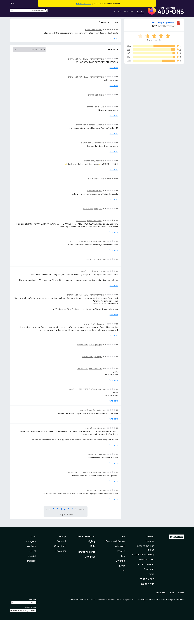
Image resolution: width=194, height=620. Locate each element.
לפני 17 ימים (73, 59)
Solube (99, 29)
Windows (120, 546)
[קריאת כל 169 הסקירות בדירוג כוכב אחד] (154, 61)
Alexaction (97, 410)
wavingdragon (95, 345)
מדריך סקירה (147, 584)
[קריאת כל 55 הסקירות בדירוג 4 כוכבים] (154, 49)
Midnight (98, 356)
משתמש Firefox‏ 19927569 (90, 389)
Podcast (31, 560)
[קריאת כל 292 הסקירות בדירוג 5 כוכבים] (154, 46)
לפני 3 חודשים (90, 259)
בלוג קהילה (148, 569)
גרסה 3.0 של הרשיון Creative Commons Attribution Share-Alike (115, 599)
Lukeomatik (97, 143)
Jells (100, 454)
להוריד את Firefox (83, 3)
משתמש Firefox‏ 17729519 (90, 59)
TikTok (32, 551)
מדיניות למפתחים (145, 564)
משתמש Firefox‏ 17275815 (90, 295)
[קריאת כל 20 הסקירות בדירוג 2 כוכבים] (154, 57)
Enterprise (89, 556)
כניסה (12, 3)
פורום (151, 574)
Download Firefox (115, 541)
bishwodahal (96, 271)
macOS (121, 551)
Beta (92, 546)
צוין (172, 599)
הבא (48, 509)
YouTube (31, 546)
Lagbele (98, 161)
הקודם (82, 509)
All (123, 570)
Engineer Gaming (94, 220)
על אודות (149, 541)
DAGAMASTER (95, 368)
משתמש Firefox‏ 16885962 (90, 241)
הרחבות (140, 11)
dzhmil (99, 324)
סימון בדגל (114, 38)
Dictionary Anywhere (162, 22)
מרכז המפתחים (146, 559)
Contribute (60, 546)
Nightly (91, 541)
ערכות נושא (129, 11)
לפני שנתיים (90, 29)
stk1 (100, 490)
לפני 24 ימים (73, 77)
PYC (100, 107)
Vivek (99, 428)
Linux (122, 565)
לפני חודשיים (93, 95)
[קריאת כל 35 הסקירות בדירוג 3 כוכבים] (154, 53)
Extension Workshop (143, 554)
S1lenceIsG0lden (94, 125)
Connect (61, 541)
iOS (123, 555)
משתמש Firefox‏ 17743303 (90, 472)
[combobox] (29, 10)
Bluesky (32, 555)
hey (100, 191)
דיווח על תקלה (147, 579)
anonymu (98, 209)
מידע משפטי (161, 593)
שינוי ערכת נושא (30, 607)
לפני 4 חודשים (91, 454)
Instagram (30, 541)
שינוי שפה (32, 599)
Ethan (99, 259)
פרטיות (181, 593)
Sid (100, 95)
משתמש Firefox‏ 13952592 (90, 77)
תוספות (150, 536)
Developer (60, 551)
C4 (101, 179)
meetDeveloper (166, 26)
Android (120, 560)
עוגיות (172, 593)
